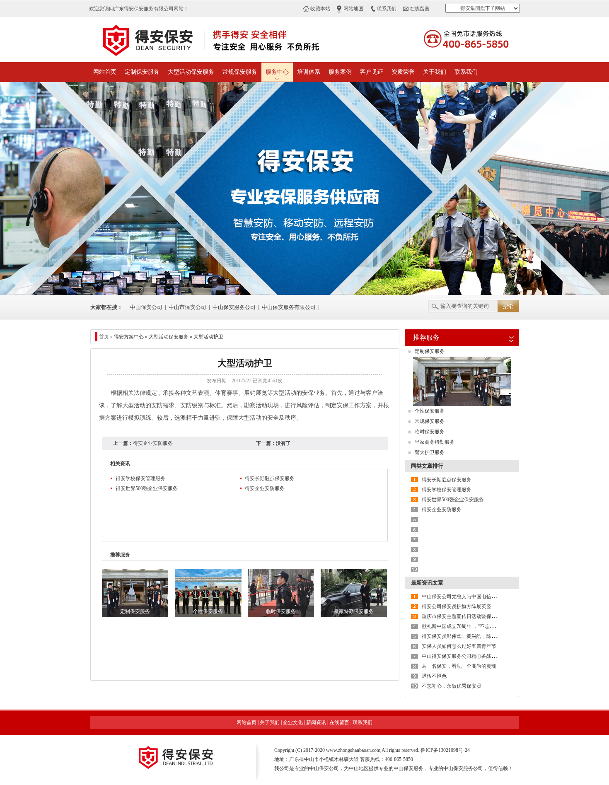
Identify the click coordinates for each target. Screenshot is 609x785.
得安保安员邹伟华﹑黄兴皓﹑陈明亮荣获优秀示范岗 (479, 636)
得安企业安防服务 (153, 443)
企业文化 (293, 722)
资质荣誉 (403, 72)
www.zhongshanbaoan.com (353, 750)
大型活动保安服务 (191, 72)
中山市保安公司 (187, 307)
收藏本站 (320, 9)
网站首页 (104, 72)
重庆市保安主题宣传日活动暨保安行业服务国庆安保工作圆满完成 (494, 616)
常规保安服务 (239, 72)
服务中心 (277, 72)
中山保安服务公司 (234, 307)
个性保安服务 (430, 411)
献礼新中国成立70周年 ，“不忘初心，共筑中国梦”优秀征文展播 (491, 626)
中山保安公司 (146, 307)
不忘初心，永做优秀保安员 (451, 686)
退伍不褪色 (434, 676)
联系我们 (386, 9)
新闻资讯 (316, 722)
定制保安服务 (142, 72)
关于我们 (434, 72)
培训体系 (308, 72)
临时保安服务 (430, 432)
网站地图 (353, 9)
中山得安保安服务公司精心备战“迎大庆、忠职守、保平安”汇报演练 (496, 656)
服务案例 (340, 72)
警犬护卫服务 (430, 452)
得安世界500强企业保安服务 (147, 488)
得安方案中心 (129, 337)
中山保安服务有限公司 (289, 307)
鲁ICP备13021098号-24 (445, 750)
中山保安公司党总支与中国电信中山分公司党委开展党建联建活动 (494, 596)
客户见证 (371, 72)
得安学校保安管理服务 (140, 478)
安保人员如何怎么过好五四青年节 (459, 646)
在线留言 (420, 9)
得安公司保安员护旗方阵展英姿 (456, 606)
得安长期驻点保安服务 (270, 478)
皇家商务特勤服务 (434, 442)
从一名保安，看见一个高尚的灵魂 (459, 666)
